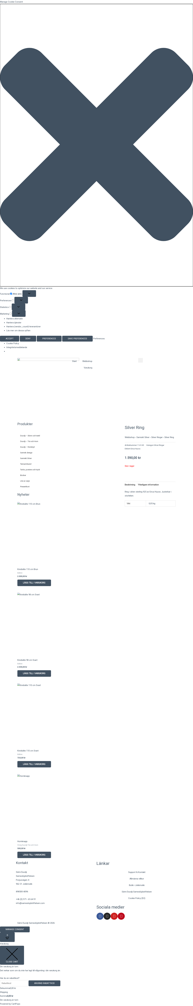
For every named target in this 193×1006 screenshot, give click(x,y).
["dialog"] (96, 974)
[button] (96, 145)
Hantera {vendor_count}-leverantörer (23, 326)
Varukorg (88, 367)
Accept (10, 338)
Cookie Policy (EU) (136, 898)
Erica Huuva (135, 448)
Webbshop (87, 361)
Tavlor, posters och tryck (30, 470)
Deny (28, 338)
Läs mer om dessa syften (18, 330)
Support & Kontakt (136, 872)
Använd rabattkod (44, 983)
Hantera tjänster (13, 322)
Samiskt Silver (26, 458)
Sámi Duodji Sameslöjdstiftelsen (137, 891)
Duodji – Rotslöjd (27, 447)
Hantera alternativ (14, 318)
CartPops (15, 1004)
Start (74, 361)
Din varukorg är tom (9, 1000)
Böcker (23, 475)
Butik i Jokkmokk (137, 885)
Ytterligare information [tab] (148, 484)
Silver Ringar (157, 437)
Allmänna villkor (137, 878)
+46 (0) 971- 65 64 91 (26, 899)
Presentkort (25, 487)
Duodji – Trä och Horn (29, 441)
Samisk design (26, 453)
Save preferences (77, 338)
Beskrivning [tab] (130, 484)
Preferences (49, 338)
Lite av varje (25, 481)
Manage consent (15, 929)
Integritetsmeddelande (16, 347)
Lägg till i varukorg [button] (34, 582)
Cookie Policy (12, 343)
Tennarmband (25, 464)
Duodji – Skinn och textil (30, 436)
